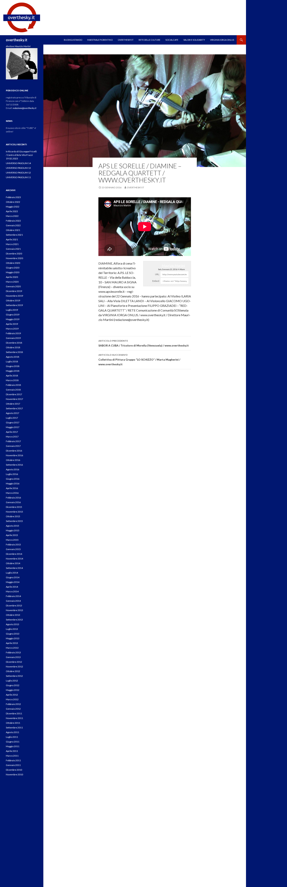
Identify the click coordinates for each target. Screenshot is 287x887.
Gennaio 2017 (13, 445)
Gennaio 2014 (13, 600)
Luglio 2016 (12, 474)
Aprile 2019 (12, 323)
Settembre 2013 (14, 619)
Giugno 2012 (12, 685)
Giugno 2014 (12, 577)
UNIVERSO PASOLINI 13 (18, 167)
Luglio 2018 (12, 361)
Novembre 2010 (14, 774)
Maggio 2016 (12, 483)
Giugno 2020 (12, 267)
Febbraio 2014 (13, 596)
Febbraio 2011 (13, 760)
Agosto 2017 (12, 413)
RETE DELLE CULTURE (149, 40)
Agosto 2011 (12, 732)
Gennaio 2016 (13, 502)
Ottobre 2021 (13, 230)
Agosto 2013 (12, 624)
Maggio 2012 (12, 690)
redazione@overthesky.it (24, 108)
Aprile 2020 (12, 277)
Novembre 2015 (14, 511)
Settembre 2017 (14, 408)
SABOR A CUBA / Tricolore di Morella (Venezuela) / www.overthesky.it (143, 343)
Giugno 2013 (12, 633)
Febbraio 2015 (13, 544)
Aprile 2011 (12, 751)
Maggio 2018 (12, 370)
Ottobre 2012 (13, 671)
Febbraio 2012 (13, 704)
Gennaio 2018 (13, 389)
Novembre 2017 (14, 399)
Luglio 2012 (12, 680)
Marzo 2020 (12, 281)
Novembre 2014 (14, 558)
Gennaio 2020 (13, 286)
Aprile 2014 (12, 586)
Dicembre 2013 (14, 605)
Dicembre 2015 (14, 506)
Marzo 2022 (12, 216)
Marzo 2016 (12, 492)
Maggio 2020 (12, 272)
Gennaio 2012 (13, 708)
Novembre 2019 (14, 295)
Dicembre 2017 (14, 394)
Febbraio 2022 (13, 220)
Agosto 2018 (12, 356)
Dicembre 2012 (14, 661)
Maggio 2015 (12, 530)
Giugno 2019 (12, 314)
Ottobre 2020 (13, 262)
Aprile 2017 (12, 431)
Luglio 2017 (12, 417)
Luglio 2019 (12, 309)
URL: (157, 274)
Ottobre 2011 (13, 722)
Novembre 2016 (14, 455)
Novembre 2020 (14, 258)
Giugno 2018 (12, 366)
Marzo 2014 (12, 591)
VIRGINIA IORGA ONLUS (222, 40)
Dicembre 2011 (14, 713)
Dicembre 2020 (14, 253)
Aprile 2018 (12, 375)
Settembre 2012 (14, 675)
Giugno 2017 (12, 422)
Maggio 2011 (12, 746)
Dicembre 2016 (14, 450)
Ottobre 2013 (13, 614)
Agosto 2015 (12, 525)
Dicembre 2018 (14, 342)
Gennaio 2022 (13, 225)
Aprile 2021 (12, 239)
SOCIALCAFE (171, 40)
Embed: (156, 281)
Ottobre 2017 (13, 403)
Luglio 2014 (12, 572)
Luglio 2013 (12, 629)
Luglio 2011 (12, 736)
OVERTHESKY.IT (126, 40)
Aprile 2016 (12, 488)
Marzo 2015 (12, 539)
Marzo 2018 (12, 380)
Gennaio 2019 (13, 338)
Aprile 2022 (12, 211)
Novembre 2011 (14, 718)
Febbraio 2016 (13, 497)
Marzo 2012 (12, 699)
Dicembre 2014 (14, 553)
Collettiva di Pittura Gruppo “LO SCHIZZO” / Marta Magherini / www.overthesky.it (139, 359)
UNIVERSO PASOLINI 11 (18, 177)
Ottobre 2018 (13, 347)
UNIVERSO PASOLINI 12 (18, 172)
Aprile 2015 (12, 535)
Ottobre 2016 (13, 460)
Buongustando (73, 40)
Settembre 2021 (14, 234)
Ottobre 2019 (13, 300)
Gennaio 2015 (13, 549)
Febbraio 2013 (13, 652)
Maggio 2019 (12, 319)
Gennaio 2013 (13, 657)
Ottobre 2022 (13, 201)
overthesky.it (16, 40)
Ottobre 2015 (13, 516)
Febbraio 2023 (13, 197)
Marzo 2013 (12, 647)
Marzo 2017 (12, 436)
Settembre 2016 (14, 464)
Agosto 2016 (12, 469)
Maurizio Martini (173, 265)
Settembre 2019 (14, 305)
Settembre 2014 (14, 567)
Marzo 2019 (12, 328)
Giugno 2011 (12, 741)
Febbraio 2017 (13, 441)
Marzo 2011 (12, 755)
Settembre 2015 (14, 521)
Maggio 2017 (12, 427)
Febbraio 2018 (13, 384)
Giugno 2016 (12, 478)
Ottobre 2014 (13, 563)
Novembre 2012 (14, 666)
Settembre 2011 (14, 727)
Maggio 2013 (12, 638)
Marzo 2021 (12, 244)
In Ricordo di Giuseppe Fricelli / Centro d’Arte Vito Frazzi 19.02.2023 (21, 155)
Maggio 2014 (12, 582)
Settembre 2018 (14, 352)
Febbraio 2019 (13, 333)
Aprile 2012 (12, 694)
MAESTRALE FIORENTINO (100, 40)
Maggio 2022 (12, 206)
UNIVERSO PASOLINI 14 (18, 163)
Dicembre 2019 (14, 291)
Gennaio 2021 (13, 248)
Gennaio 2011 (13, 765)
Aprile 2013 (12, 643)
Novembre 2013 (14, 610)
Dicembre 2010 (14, 769)
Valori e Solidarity (194, 40)
